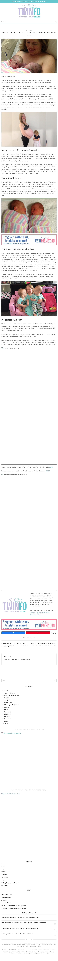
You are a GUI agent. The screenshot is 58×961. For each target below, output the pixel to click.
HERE (51, 467)
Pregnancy (7, 702)
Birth (30, 637)
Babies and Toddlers (10, 695)
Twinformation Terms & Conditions (38, 944)
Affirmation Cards (6, 894)
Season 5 (6, 719)
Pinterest (33, 615)
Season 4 (6, 716)
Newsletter (4, 877)
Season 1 (6, 709)
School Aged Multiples (10, 705)
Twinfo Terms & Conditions (19, 944)
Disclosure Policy (7, 944)
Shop (2, 880)
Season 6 (6, 721)
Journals (3, 900)
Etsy (39, 615)
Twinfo (26, 637)
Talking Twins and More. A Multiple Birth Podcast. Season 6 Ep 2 (20, 917)
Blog (34, 637)
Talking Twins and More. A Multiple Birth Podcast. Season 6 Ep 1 (20, 928)
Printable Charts (6, 903)
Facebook (39, 612)
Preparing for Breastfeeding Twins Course (13, 908)
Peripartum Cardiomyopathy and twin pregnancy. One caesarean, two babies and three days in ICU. (14, 645)
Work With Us (5, 886)
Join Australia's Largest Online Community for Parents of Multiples (29, 1)
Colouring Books (6, 897)
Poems (6, 700)
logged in (14, 659)
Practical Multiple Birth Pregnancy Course (13, 905)
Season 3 (6, 714)
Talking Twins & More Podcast (10, 883)
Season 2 (6, 712)
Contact (3, 871)
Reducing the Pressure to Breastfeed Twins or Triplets (17, 934)
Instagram (45, 612)
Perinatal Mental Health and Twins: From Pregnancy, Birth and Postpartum (23, 922)
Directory (4, 874)
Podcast (5, 707)
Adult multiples (8, 693)
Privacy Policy (52, 944)
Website (32, 612)
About (3, 866)
